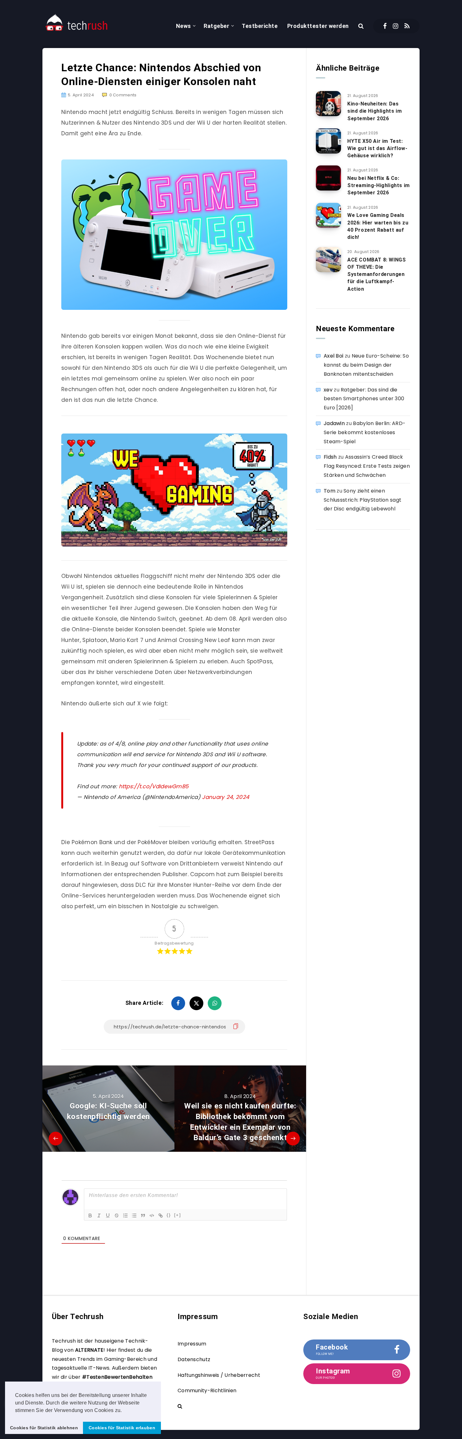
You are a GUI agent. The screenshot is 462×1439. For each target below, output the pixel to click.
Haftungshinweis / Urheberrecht (219, 1375)
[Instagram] (395, 26)
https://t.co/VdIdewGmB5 (154, 786)
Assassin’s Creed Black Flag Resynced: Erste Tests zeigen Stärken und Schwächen (367, 466)
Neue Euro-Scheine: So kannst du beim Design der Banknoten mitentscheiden (366, 365)
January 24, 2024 (225, 797)
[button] (124, 1411)
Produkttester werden (318, 26)
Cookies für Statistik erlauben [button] (122, 1427)
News (183, 26)
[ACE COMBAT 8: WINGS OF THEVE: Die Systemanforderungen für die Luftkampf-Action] (328, 259)
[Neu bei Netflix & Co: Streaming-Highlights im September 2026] (328, 178)
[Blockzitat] (143, 1215)
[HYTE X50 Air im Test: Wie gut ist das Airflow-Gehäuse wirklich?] (328, 141)
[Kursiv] (99, 1215)
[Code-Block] (151, 1215)
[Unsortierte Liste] (134, 1215)
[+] (177, 1215)
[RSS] (407, 26)
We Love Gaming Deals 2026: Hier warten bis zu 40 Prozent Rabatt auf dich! (377, 226)
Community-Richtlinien (207, 1390)
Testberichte (260, 26)
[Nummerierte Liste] (125, 1215)
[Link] (160, 1215)
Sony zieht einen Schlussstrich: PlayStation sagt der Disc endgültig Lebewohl (362, 500)
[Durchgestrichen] (116, 1215)
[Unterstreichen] (107, 1215)
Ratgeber (216, 26)
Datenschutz (194, 1359)
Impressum (192, 1343)
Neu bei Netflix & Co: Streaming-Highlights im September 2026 (378, 185)
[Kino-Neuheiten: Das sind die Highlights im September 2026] (328, 103)
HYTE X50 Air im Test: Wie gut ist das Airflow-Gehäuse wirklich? (377, 148)
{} (169, 1215)
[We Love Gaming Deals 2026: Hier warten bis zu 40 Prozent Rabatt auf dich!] (328, 215)
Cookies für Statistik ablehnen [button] (44, 1427)
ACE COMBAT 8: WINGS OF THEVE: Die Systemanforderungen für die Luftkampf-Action (376, 274)
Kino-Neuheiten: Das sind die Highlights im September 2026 (374, 111)
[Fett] (90, 1215)
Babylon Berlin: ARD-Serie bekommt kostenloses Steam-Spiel (364, 432)
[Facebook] (385, 26)
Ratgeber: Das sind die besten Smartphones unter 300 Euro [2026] (364, 399)
